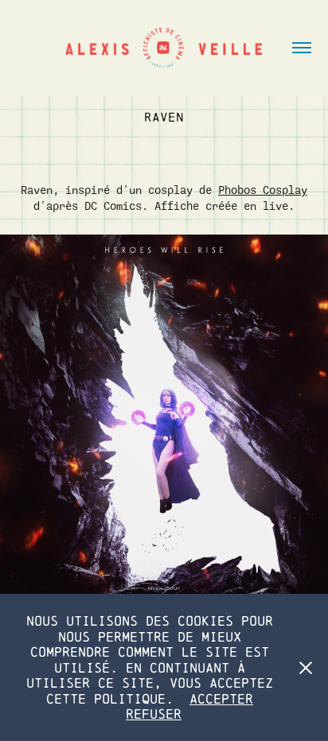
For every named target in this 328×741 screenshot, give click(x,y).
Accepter (221, 698)
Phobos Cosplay (262, 190)
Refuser (154, 713)
